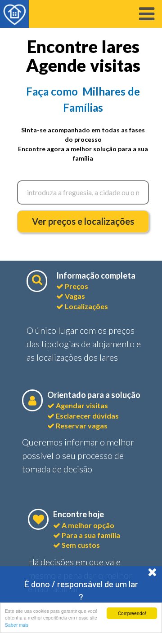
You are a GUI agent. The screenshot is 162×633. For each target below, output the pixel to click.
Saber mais (16, 624)
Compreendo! (132, 613)
